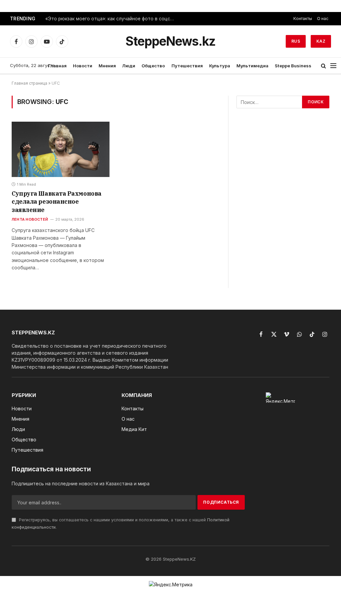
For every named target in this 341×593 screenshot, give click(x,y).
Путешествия (187, 65)
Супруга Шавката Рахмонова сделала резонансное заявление (57, 202)
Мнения (107, 65)
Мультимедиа (252, 65)
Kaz (320, 41)
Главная (57, 65)
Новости (82, 65)
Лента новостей (30, 219)
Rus (295, 41)
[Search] (323, 65)
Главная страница (29, 83)
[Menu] (333, 65)
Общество (153, 65)
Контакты (302, 18)
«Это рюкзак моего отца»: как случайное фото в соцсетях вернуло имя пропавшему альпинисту (111, 18)
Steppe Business (293, 65)
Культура (219, 65)
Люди (128, 65)
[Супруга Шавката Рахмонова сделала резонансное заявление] (61, 149)
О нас (322, 18)
